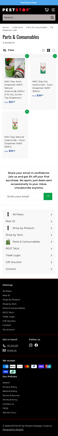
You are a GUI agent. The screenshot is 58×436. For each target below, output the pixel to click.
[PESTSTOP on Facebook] (36, 345)
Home (6, 27)
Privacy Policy (10, 387)
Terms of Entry (10, 399)
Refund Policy (10, 391)
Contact (7, 325)
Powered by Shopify (13, 429)
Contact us (8, 404)
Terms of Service (11, 395)
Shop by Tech (10, 304)
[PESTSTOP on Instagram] (30, 345)
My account (9, 329)
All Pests (7, 291)
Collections (17, 27)
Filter (10, 50)
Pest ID (6, 295)
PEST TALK (8, 312)
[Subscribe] (48, 196)
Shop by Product (11, 299)
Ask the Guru (9, 412)
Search (6, 382)
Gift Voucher (9, 321)
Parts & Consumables (36, 27)
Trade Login (9, 316)
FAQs (5, 408)
